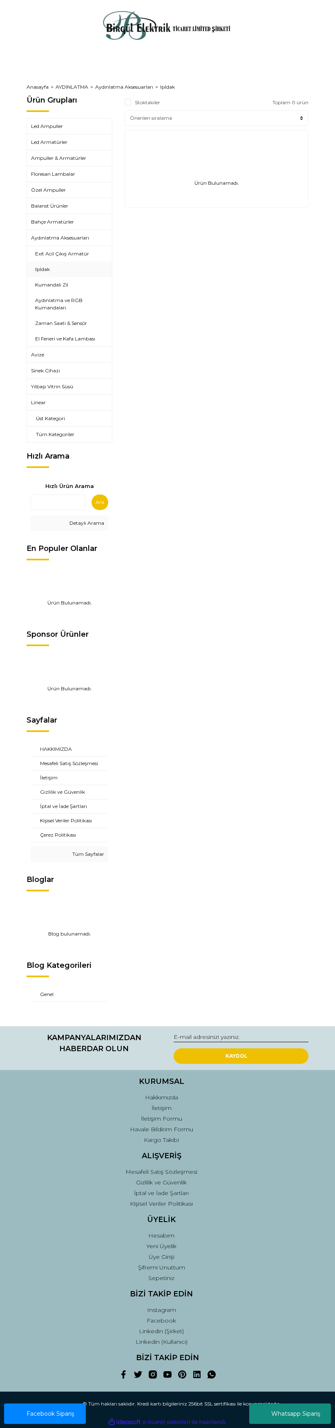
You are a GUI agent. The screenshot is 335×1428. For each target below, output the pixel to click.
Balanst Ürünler (49, 206)
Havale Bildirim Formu (161, 1129)
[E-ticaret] (166, 1422)
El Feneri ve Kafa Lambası (65, 339)
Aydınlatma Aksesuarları (60, 238)
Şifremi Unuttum (161, 1267)
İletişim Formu (161, 1118)
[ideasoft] (124, 1422)
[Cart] (299, 59)
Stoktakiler (147, 102)
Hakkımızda (161, 1097)
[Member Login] (167, 59)
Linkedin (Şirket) (161, 1331)
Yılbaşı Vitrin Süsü (52, 386)
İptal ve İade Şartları (161, 1193)
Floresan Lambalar (53, 174)
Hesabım (161, 1235)
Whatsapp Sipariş (295, 1413)
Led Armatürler (49, 142)
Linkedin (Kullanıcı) (162, 1341)
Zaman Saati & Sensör (61, 323)
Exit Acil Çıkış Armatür (62, 254)
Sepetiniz (161, 1278)
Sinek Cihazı (45, 370)
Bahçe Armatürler (52, 222)
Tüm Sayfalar (87, 854)
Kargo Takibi (161, 1140)
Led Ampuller (47, 126)
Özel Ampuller (48, 190)
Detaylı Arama (86, 523)
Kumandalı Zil (51, 285)
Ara (100, 502)
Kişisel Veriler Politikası (161, 1203)
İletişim (162, 1108)
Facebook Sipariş (50, 1413)
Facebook (161, 1320)
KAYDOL (237, 1056)
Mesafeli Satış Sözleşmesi (161, 1171)
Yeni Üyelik (161, 1246)
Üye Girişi (161, 1256)
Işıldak (167, 87)
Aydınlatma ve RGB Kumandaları (59, 304)
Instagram (161, 1310)
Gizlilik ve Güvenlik (161, 1182)
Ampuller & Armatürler (58, 158)
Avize (37, 354)
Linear (38, 402)
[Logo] (167, 26)
